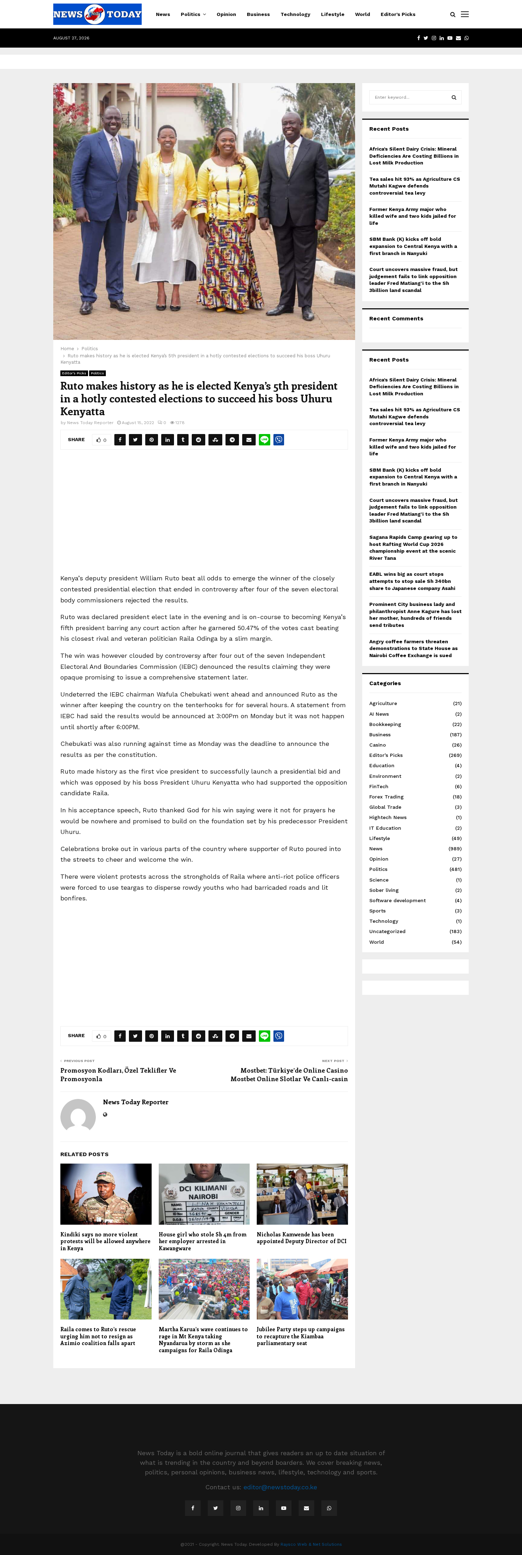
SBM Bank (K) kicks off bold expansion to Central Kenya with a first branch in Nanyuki (413, 246)
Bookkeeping (385, 724)
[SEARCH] (454, 97)
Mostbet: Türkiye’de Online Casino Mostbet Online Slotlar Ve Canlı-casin (289, 1074)
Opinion (226, 14)
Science (378, 880)
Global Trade (385, 807)
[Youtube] (284, 1508)
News (163, 14)
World (362, 14)
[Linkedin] (261, 1508)
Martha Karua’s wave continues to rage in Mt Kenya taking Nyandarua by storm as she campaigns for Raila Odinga (203, 1340)
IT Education (385, 828)
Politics (190, 14)
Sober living (384, 890)
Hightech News (388, 817)
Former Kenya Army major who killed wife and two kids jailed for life (412, 216)
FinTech (378, 786)
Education (382, 765)
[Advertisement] (204, 516)
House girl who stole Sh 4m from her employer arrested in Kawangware (202, 1241)
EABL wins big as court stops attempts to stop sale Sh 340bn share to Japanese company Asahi (412, 581)
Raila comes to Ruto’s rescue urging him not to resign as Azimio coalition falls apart (98, 1336)
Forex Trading (386, 797)
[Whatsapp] (329, 1508)
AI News (379, 714)
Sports (377, 911)
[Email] (306, 1508)
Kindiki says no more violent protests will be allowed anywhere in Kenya (105, 1241)
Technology (295, 14)
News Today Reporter (90, 422)
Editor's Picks (74, 373)
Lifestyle (332, 14)
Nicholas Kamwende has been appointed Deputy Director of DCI (302, 1238)
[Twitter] (215, 1508)
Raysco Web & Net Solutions (311, 1544)
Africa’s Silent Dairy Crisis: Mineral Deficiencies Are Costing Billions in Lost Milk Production (414, 156)
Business (258, 14)
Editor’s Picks (398, 14)
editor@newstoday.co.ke (280, 1487)
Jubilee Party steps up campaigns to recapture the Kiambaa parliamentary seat (301, 1336)
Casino (377, 745)
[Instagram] (238, 1508)
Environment (385, 776)
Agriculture (383, 703)
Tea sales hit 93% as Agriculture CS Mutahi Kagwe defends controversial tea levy (414, 186)
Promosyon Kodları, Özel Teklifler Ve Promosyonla (118, 1074)
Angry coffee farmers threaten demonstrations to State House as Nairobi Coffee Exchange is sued (413, 648)
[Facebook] (193, 1508)
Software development (397, 900)
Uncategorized (387, 931)
